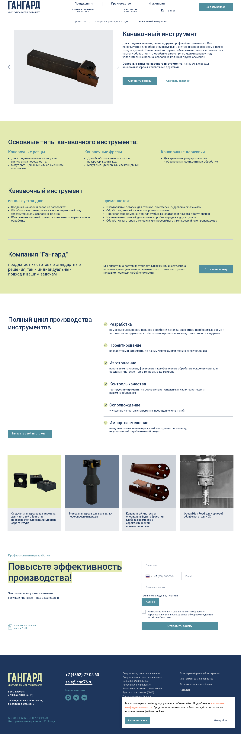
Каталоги (185, 689)
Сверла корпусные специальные (141, 673)
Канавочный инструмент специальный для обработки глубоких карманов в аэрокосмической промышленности (145, 520)
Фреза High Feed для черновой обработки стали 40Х (203, 515)
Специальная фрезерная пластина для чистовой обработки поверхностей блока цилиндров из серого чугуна (33, 518)
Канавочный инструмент (153, 21)
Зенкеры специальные (136, 681)
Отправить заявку (179, 626)
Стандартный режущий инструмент (112, 21)
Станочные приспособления (196, 684)
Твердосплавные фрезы (137, 696)
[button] (216, 7)
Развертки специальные (137, 684)
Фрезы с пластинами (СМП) (138, 692)
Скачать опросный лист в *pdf (25, 627)
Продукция (80, 21)
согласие (183, 611)
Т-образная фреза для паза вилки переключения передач (90, 515)
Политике (165, 617)
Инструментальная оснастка (196, 678)
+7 (67, 674)
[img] (68, 698)
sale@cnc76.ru (78, 682)
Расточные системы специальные (142, 688)
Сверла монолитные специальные (142, 677)
